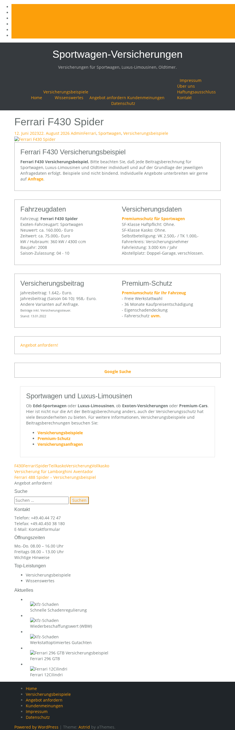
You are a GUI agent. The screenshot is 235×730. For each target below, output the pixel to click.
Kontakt (184, 97)
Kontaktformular (44, 529)
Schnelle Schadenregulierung (58, 610)
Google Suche (117, 371)
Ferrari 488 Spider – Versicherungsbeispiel (55, 477)
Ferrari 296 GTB (45, 658)
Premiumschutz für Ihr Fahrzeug (154, 292)
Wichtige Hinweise (32, 557)
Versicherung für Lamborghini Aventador (53, 471)
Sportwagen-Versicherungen (117, 54)
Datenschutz (123, 103)
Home (36, 97)
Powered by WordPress (36, 727)
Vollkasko (100, 465)
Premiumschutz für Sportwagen (153, 218)
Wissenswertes (69, 97)
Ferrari (89, 133)
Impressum (190, 80)
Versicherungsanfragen (60, 444)
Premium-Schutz (54, 438)
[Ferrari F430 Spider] (35, 139)
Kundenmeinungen (145, 97)
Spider (42, 465)
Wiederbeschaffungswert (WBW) (61, 626)
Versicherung (79, 465)
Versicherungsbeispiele (65, 92)
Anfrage (35, 179)
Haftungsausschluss (196, 92)
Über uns (186, 86)
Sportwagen (109, 133)
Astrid (84, 727)
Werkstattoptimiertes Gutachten (61, 642)
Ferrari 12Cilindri (46, 674)
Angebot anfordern (107, 97)
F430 (18, 465)
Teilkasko (57, 465)
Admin (77, 133)
